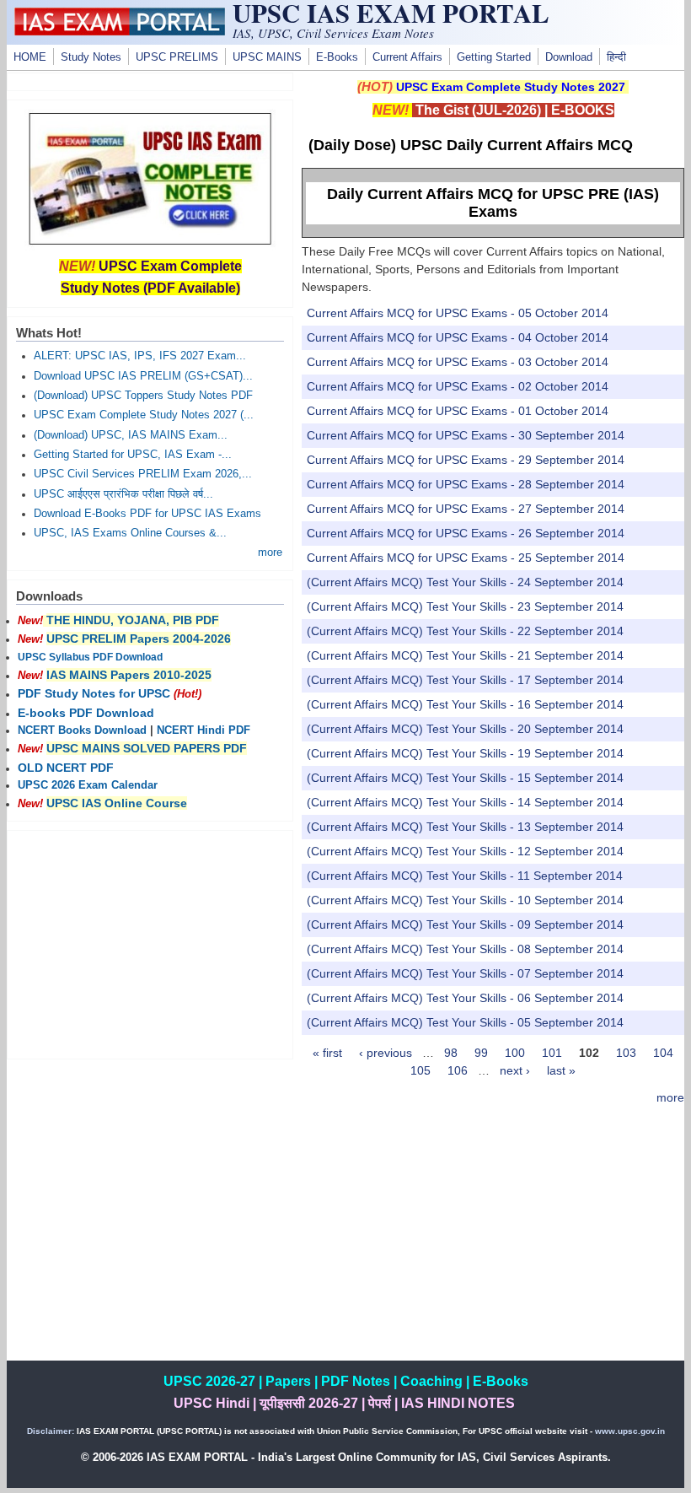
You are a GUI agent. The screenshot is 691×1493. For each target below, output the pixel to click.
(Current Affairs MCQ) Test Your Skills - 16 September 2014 (465, 704)
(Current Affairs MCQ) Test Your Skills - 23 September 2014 (465, 606)
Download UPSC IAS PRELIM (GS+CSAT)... (143, 376)
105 (420, 1070)
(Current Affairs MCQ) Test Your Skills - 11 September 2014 (465, 875)
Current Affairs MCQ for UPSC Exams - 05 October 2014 (457, 313)
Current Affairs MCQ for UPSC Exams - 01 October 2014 (457, 411)
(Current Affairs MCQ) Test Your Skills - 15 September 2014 (465, 777)
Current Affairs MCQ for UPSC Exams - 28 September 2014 (465, 484)
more (670, 1097)
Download (568, 57)
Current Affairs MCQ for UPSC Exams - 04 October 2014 (457, 337)
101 (552, 1052)
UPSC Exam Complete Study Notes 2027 (510, 87)
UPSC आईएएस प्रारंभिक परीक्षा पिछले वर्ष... (123, 494)
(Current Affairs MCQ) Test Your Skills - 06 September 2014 (465, 998)
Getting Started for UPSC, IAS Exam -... (133, 455)
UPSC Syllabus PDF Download (90, 657)
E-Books (337, 57)
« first (327, 1052)
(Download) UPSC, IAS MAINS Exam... (131, 435)
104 (663, 1052)
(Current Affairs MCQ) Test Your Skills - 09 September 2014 (465, 924)
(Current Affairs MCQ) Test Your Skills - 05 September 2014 (465, 1022)
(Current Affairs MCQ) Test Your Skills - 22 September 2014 (465, 631)
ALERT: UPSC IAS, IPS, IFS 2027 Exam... (140, 356)
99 (481, 1052)
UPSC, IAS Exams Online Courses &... (130, 533)
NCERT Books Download (82, 730)
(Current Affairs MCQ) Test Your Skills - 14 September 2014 (465, 802)
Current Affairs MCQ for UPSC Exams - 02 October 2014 (457, 386)
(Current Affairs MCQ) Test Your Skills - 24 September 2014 (465, 582)
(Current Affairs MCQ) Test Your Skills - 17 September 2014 (465, 680)
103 (626, 1052)
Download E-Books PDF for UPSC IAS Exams (147, 514)
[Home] (119, 31)
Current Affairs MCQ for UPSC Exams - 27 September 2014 (465, 508)
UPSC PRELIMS (177, 57)
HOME (29, 57)
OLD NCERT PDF (66, 767)
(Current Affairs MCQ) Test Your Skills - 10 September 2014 (465, 900)
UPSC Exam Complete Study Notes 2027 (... (144, 415)
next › (515, 1070)
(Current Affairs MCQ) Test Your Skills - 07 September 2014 (465, 973)
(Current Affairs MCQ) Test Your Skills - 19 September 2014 (465, 753)
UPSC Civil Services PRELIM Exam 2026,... (143, 474)
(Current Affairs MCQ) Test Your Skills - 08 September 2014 (465, 949)
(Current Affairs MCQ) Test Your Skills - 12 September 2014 (465, 851)
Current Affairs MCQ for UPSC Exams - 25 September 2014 (465, 557)
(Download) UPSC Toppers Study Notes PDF (143, 396)
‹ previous (385, 1052)
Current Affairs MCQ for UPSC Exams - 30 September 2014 (465, 435)
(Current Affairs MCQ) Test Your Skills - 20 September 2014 (465, 729)
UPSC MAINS (267, 57)
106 (457, 1070)
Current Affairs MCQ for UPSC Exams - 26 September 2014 (465, 533)
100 (515, 1052)
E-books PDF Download (86, 713)
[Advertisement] (493, 1242)
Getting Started (494, 57)
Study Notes (91, 57)
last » (561, 1070)
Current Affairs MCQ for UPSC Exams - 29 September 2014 (465, 459)
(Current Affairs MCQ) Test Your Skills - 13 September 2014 (465, 826)
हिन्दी (616, 57)
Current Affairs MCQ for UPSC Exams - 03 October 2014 (457, 362)
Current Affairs (407, 57)
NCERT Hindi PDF (203, 730)
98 (451, 1052)
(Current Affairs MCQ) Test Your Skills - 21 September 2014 (465, 655)
